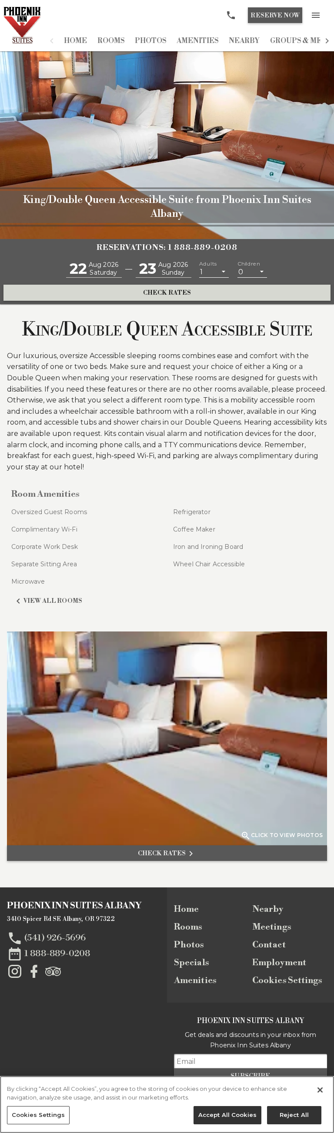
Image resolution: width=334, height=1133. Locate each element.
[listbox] (214, 271)
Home (75, 41)
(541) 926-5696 (55, 937)
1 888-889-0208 (57, 953)
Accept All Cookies (227, 1114)
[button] (52, 40)
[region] (167, 1104)
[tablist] (189, 40)
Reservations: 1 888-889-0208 (167, 248)
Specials (191, 962)
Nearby (244, 41)
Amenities (197, 41)
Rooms (110, 41)
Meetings (271, 927)
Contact (269, 945)
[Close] (320, 1090)
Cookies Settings (287, 980)
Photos (150, 41)
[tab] (75, 40)
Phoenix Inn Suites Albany (74, 905)
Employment (279, 962)
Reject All (294, 1114)
